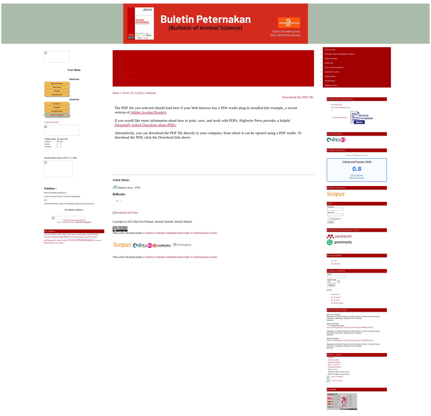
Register (122, 61)
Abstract (331, 357)
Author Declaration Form (342, 107)
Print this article (333, 360)
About (121, 55)
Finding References (334, 367)
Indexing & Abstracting (128, 79)
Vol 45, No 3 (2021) (133, 93)
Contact (122, 85)
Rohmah (151, 93)
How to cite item (334, 364)
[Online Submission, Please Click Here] (56, 62)
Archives (122, 70)
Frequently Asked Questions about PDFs (145, 125)
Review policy (333, 369)
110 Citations (357, 175)
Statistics (122, 76)
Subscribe (337, 264)
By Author (337, 297)
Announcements (125, 73)
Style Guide (338, 105)
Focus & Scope (330, 50)
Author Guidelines (331, 58)
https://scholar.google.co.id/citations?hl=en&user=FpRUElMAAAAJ (350, 340)
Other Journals (338, 303)
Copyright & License (332, 72)
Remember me (336, 219)
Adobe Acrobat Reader (147, 112)
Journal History (125, 82)
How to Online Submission (334, 67)
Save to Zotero (337, 380)
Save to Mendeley (337, 376)
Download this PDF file (297, 97)
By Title (336, 300)
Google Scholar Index (51, 122)
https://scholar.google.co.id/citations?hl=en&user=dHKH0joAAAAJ (350, 327)
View (335, 261)
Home (121, 52)
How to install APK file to (74, 222)
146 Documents (356, 178)
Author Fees (329, 63)
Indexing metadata (334, 362)
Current (122, 67)
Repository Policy (331, 85)
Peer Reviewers (330, 81)
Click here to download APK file (74, 220)
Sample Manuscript (340, 117)
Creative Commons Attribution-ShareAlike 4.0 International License (180, 232)
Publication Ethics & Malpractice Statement (340, 54)
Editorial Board (330, 76)
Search (121, 64)
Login (121, 58)
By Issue (336, 294)
